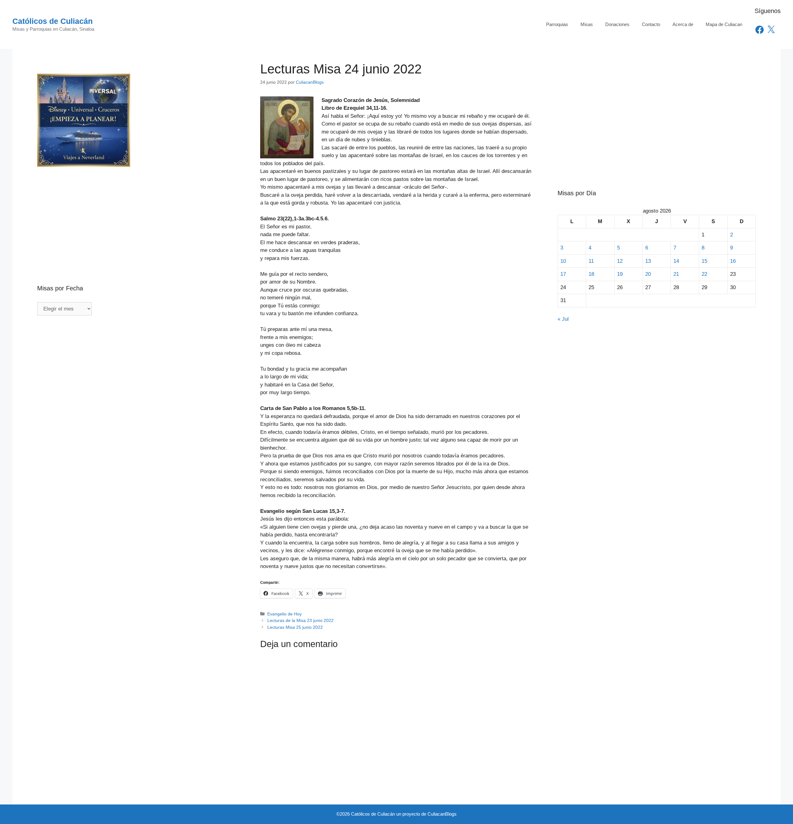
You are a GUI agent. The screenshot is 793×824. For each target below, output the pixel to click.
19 (620, 274)
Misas (587, 24)
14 (676, 261)
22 (704, 274)
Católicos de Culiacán (52, 21)
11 (591, 261)
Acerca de (683, 24)
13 (648, 261)
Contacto (651, 24)
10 (563, 261)
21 (676, 274)
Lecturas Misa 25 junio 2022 (295, 627)
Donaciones (617, 24)
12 (620, 261)
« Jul (563, 319)
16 (733, 261)
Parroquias (557, 24)
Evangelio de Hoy (284, 613)
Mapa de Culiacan (724, 24)
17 (563, 274)
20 (648, 274)
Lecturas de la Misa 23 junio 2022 (300, 620)
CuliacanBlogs (442, 814)
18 (591, 274)
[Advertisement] (136, 212)
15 (704, 261)
